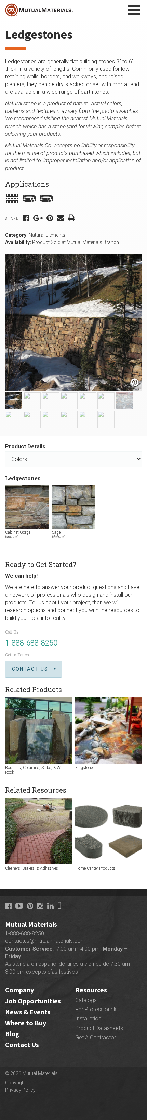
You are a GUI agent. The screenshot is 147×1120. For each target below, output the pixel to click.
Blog (12, 1033)
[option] (73, 322)
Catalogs (86, 1000)
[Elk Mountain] (69, 419)
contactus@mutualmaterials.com (45, 941)
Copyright (15, 1082)
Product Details (25, 446)
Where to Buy (25, 1022)
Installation (88, 1018)
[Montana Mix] (87, 419)
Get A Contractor (95, 1037)
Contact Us (30, 669)
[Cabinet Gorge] (32, 400)
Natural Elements (47, 235)
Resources (91, 990)
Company (19, 990)
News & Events (28, 1011)
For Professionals (96, 1009)
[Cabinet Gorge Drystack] (13, 400)
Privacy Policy (20, 1090)
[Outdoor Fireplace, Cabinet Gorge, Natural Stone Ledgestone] (13, 419)
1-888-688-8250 (31, 643)
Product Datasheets (99, 1028)
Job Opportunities (33, 1001)
